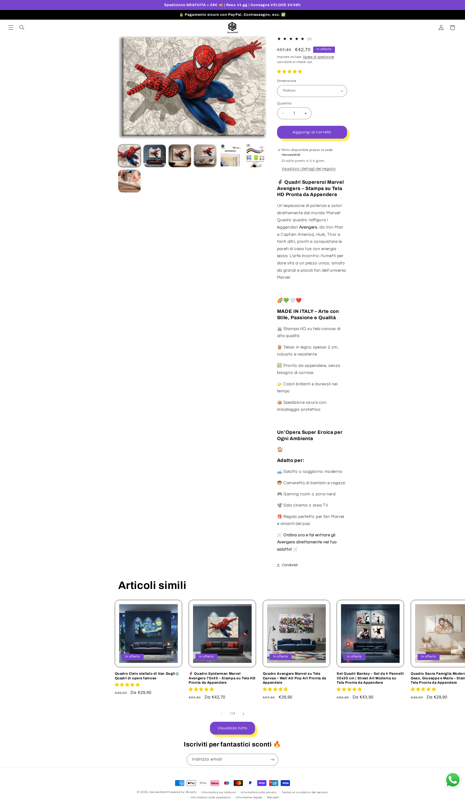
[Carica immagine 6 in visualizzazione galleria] (255, 155)
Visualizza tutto (233, 728)
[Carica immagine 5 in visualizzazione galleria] (230, 155)
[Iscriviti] (272, 760)
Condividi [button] (290, 565)
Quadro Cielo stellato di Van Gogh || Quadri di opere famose (147, 676)
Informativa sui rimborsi (219, 792)
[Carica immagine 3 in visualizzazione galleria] (180, 155)
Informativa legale (249, 797)
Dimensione (286, 81)
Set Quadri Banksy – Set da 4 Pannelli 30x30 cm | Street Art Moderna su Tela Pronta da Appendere (370, 678)
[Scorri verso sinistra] (221, 713)
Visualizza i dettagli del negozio (309, 169)
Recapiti (273, 797)
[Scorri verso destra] (243, 713)
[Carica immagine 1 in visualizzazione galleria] (129, 155)
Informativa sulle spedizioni (211, 797)
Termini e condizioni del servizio (305, 792)
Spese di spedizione (318, 57)
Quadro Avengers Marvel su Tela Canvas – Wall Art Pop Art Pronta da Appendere (294, 678)
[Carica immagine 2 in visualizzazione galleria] (154, 155)
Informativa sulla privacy (259, 792)
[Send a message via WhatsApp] (453, 780)
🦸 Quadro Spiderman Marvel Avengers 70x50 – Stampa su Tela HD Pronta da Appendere (222, 678)
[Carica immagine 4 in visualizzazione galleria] (205, 155)
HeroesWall (158, 792)
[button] (10, 27)
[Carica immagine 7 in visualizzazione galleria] (129, 181)
